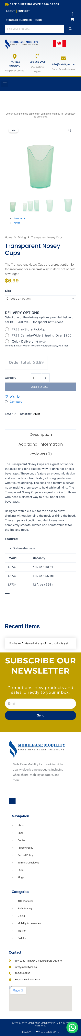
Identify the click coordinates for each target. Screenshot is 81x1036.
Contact (23, 11)
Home (8, 237)
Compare (16, 401)
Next (17, 223)
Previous (19, 218)
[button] (4, 84)
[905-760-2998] (37, 55)
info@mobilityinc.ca (63, 64)
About (10, 11)
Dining (22, 237)
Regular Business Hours (24, 20)
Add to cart (40, 387)
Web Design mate (48, 1032)
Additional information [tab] (40, 444)
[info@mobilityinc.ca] (63, 58)
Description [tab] (40, 434)
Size (8, 291)
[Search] (70, 29)
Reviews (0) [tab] (40, 454)
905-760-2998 (37, 61)
